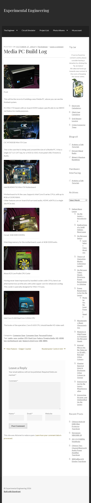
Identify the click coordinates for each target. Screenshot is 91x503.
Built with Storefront (12, 491)
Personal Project (45, 335)
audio (10, 338)
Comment (13, 381)
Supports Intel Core (30, 341)
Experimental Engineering (26, 10)
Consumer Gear (32, 335)
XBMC (45, 341)
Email (30, 413)
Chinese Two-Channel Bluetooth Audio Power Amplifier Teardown (79, 450)
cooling (20, 338)
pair (20, 341)
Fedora (40, 338)
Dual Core (32, 338)
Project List (44, 30)
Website (48, 413)
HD (57, 338)
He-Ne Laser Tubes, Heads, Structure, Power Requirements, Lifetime (82, 277)
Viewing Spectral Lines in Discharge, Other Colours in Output (81, 370)
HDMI (61, 338)
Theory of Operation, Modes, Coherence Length (81, 261)
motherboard (12, 341)
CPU (26, 338)
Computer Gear (19, 335)
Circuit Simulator (28, 30)
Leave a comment (57, 47)
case (15, 338)
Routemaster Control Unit (52, 348)
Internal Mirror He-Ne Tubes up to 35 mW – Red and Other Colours (82, 352)
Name (12, 413)
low (5, 341)
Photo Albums (59, 30)
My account (77, 30)
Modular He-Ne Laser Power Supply (84, 307)
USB (40, 341)
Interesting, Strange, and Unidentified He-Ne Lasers (82, 399)
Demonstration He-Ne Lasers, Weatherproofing (82, 386)
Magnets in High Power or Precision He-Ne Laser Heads (82, 336)
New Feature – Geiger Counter (18, 348)
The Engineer (9, 30)
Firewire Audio (49, 338)
